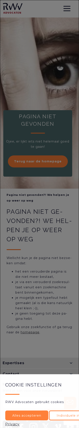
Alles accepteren (26, 416)
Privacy (12, 424)
